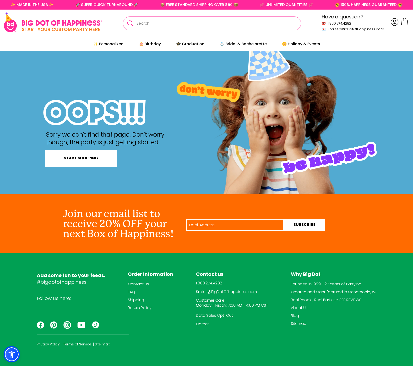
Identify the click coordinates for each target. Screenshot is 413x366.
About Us (299, 308)
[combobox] (212, 23)
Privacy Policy (48, 344)
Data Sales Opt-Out (214, 315)
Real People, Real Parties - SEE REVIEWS (326, 300)
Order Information (150, 274)
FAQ (131, 292)
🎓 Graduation (190, 44)
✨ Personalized (108, 44)
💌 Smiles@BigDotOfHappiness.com (353, 29)
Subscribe (304, 225)
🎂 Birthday (150, 44)
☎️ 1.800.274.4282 (336, 23)
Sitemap (298, 323)
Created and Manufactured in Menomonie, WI (333, 292)
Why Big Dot (306, 274)
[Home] (53, 22)
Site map (102, 344)
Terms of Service (77, 344)
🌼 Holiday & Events (301, 44)
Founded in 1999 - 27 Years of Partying (326, 284)
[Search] (130, 23)
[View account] (394, 22)
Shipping (136, 300)
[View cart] (404, 24)
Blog (295, 315)
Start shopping (81, 158)
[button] (12, 354)
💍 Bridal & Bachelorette (243, 44)
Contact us (209, 274)
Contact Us (138, 284)
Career (202, 324)
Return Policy (140, 308)
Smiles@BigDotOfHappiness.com (226, 291)
